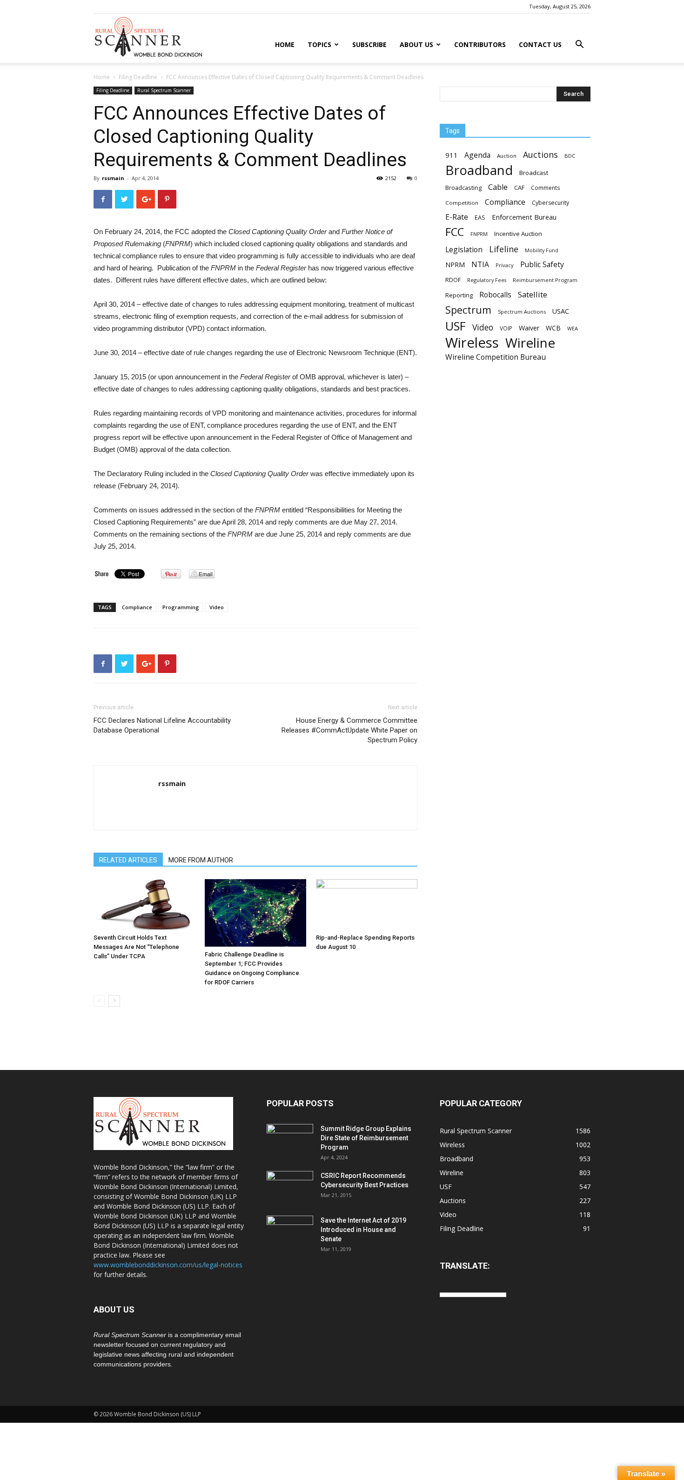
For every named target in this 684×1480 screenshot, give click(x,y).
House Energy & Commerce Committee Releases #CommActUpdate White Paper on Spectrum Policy (349, 730)
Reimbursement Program (545, 279)
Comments (545, 187)
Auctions (540, 155)
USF (455, 326)
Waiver (529, 327)
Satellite (532, 294)
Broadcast (533, 172)
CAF (519, 187)
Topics (319, 44)
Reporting (459, 295)
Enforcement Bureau (524, 217)
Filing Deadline (138, 77)
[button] (579, 45)
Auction (506, 155)
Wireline (530, 343)
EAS (480, 217)
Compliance (137, 607)
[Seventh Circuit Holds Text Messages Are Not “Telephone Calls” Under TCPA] (144, 904)
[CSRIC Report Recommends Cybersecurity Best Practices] (290, 1187)
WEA (572, 328)
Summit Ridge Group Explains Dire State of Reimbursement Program (366, 1138)
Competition (461, 202)
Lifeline (503, 249)
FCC (454, 232)
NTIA (480, 264)
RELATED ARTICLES (128, 860)
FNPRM (479, 234)
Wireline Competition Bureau (495, 357)
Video (216, 607)
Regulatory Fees (486, 279)
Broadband (479, 170)
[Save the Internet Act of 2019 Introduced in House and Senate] (290, 1232)
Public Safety (542, 264)
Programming (180, 607)
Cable (498, 187)
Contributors (480, 44)
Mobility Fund (541, 250)
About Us (416, 44)
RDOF (453, 280)
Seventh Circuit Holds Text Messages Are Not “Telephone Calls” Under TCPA (136, 947)
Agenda (477, 155)
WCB (553, 327)
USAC (560, 311)
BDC (569, 155)
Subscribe (369, 44)
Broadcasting (463, 187)
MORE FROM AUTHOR (200, 860)
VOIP (506, 328)
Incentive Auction (518, 233)
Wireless (472, 343)
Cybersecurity (550, 203)
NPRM (455, 264)
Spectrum (468, 310)
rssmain (113, 178)
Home (285, 44)
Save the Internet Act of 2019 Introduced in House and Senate (363, 1230)
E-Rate (456, 217)
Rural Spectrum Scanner (164, 90)
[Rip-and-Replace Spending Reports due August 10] (366, 904)
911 (451, 155)
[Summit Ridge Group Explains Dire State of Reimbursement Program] (290, 1139)
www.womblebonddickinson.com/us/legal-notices (168, 1264)
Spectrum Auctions (522, 311)
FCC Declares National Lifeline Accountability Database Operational (162, 725)
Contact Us (540, 44)
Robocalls (495, 295)
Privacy (505, 265)
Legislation (464, 250)
